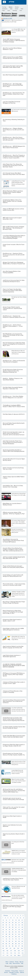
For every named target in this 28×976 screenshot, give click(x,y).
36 (3, 927)
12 (17, 918)
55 (19, 932)
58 (6, 934)
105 (3, 950)
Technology (15, 10)
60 (12, 934)
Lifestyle (16, 8)
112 (7, 953)
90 (19, 943)
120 (15, 955)
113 (11, 953)
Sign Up (21, 961)
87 (9, 943)
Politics (3, 10)
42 (22, 927)
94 (9, 946)
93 (6, 946)
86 (6, 943)
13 (20, 918)
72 (6, 939)
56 (22, 932)
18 (12, 920)
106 (7, 950)
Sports (9, 10)
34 (19, 925)
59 (9, 934)
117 (3, 955)
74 (12, 939)
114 (15, 953)
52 (9, 932)
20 (19, 920)
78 (3, 941)
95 (12, 946)
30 (6, 925)
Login (7, 963)
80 (9, 941)
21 (22, 920)
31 (9, 925)
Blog (10, 963)
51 (6, 932)
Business (10, 7)
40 (15, 927)
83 (19, 941)
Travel (21, 10)
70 (22, 936)
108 (15, 950)
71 (3, 939)
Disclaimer (7, 970)
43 (3, 929)
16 (6, 920)
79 (6, 941)
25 (12, 922)
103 (18, 948)
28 (22, 922)
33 (15, 925)
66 (9, 936)
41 (19, 927)
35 (22, 925)
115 (19, 953)
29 (3, 925)
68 (15, 936)
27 (19, 922)
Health (11, 8)
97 (19, 946)
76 (19, 939)
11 (14, 918)
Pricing (16, 961)
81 (12, 941)
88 (12, 943)
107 (11, 950)
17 (9, 920)
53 (12, 932)
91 (22, 943)
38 (9, 927)
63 (22, 934)
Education (17, 7)
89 (15, 943)
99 (3, 948)
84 (22, 941)
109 (19, 950)
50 (3, 932)
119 (11, 955)
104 (22, 948)
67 (12, 936)
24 (9, 922)
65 (6, 936)
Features (11, 961)
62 (19, 934)
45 (9, 929)
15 (3, 920)
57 (3, 934)
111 (3, 953)
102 (14, 948)
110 (22, 950)
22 (3, 922)
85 (3, 943)
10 (10, 918)
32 (12, 925)
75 (15, 939)
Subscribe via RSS (7, 18)
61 (15, 934)
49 (22, 929)
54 (15, 932)
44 (6, 929)
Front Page (4, 7)
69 (19, 936)
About (7, 961)
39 (12, 927)
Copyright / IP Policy (14, 972)
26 (15, 922)
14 (23, 918)
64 (3, 936)
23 (6, 922)
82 (15, 941)
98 (22, 946)
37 (6, 927)
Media (22, 8)
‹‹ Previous (5, 915)
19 (15, 920)
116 (22, 953)
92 (3, 946)
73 (9, 939)
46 (12, 929)
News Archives (16, 963)
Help (22, 963)
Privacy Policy (14, 970)
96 (15, 946)
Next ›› (19, 955)
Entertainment (4, 8)
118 (7, 955)
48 (19, 929)
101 (10, 948)
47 (15, 929)
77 (22, 939)
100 (7, 948)
